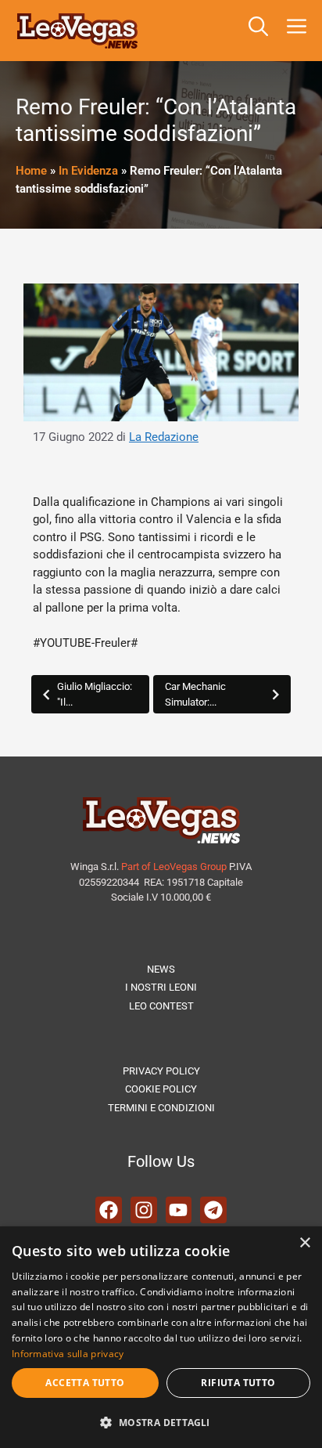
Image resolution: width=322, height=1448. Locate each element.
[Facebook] (108, 1210)
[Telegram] (213, 1210)
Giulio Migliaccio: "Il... (94, 694)
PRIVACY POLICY (161, 1071)
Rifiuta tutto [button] (238, 1382)
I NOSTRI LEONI (161, 987)
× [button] (304, 1243)
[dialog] (161, 1337)
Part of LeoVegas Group (174, 866)
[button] (258, 30)
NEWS (161, 969)
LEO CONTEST (161, 1006)
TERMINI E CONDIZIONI (161, 1108)
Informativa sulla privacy (68, 1353)
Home (31, 171)
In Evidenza (88, 171)
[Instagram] (144, 1210)
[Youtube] (179, 1210)
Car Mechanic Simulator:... (195, 694)
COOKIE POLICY (161, 1089)
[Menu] (299, 30)
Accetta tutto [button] (84, 1382)
